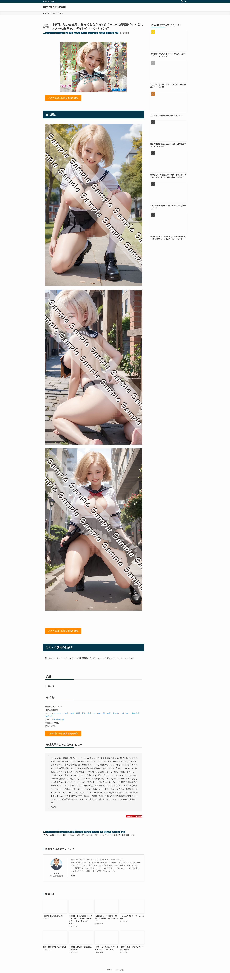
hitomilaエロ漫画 (54, 7)
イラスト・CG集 (51, 33)
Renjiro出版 (59, 719)
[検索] (185, 1)
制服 (66, 33)
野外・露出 (110, 33)
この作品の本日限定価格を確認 (63, 98)
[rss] (182, 1)
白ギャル (91, 33)
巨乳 (71, 33)
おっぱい (60, 33)
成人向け (77, 33)
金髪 (116, 33)
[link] (73, 875)
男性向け (84, 33)
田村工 (56, 873)
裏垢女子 (102, 33)
